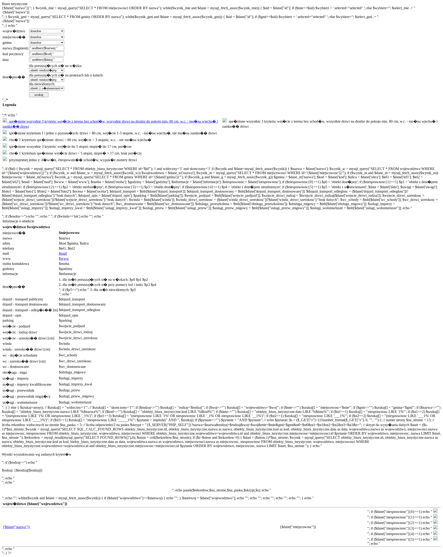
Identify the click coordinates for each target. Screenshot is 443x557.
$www (64, 258)
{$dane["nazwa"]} (16, 527)
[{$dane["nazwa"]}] (221, 12)
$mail (63, 253)
